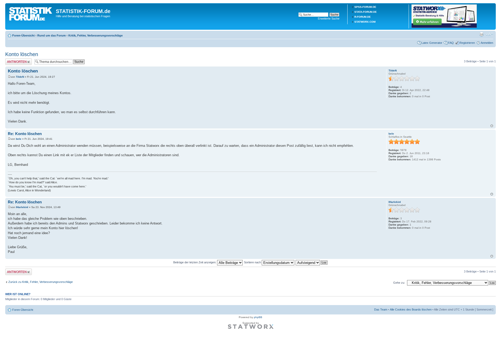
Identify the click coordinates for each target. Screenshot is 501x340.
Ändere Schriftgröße (489, 34)
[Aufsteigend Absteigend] (312, 262)
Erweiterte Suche (328, 18)
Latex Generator (431, 42)
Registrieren (467, 42)
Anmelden (487, 42)
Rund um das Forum (51, 35)
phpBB (258, 317)
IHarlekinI (22, 207)
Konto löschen (21, 54)
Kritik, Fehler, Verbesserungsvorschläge (95, 35)
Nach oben (491, 125)
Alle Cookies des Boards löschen (411, 309)
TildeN (20, 76)
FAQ (451, 42)
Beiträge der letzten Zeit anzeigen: (195, 262)
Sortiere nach (253, 262)
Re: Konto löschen (25, 133)
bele (18, 138)
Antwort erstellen (15, 60)
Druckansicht (481, 34)
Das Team (380, 309)
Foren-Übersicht (23, 35)
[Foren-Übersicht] (31, 12)
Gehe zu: (399, 282)
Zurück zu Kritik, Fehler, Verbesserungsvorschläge (40, 281)
